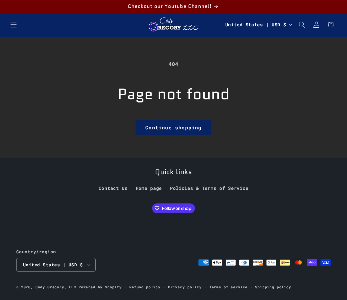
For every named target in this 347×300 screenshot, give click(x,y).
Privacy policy (185, 287)
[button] (14, 24)
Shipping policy (273, 287)
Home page (149, 188)
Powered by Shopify (100, 287)
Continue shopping (173, 127)
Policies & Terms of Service (209, 188)
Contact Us (113, 188)
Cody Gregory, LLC (56, 287)
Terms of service (228, 287)
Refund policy (144, 287)
